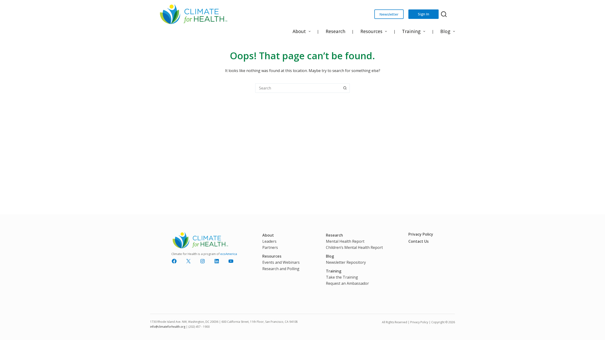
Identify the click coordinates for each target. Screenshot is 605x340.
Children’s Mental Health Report (354, 247)
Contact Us (418, 241)
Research (335, 31)
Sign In (423, 14)
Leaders (269, 241)
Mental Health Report (345, 241)
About (299, 31)
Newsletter (389, 14)
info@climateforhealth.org (167, 327)
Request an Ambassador (347, 283)
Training (411, 31)
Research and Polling (280, 268)
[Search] (444, 14)
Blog (445, 31)
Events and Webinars (281, 262)
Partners (270, 247)
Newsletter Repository (346, 262)
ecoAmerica (228, 254)
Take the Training (342, 277)
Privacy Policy (420, 234)
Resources (371, 31)
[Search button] (345, 88)
